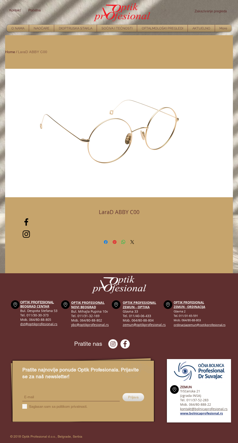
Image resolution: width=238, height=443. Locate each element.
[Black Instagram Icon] (26, 234)
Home (10, 52)
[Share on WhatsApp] (123, 242)
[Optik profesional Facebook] (125, 344)
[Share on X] (132, 242)
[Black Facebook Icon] (26, 222)
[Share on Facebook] (106, 242)
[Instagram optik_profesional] (113, 344)
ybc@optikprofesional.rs (90, 324)
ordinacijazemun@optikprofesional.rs (199, 325)
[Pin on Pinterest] (114, 242)
